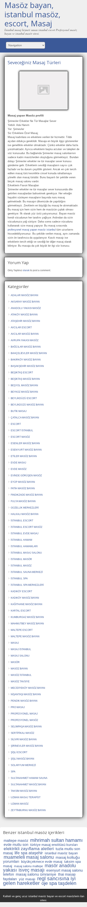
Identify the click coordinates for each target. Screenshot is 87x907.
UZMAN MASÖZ (20, 803)
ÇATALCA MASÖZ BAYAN (25, 417)
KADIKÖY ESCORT (21, 591)
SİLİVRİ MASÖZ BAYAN (24, 739)
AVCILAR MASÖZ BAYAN (25, 334)
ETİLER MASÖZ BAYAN (24, 456)
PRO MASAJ (18, 707)
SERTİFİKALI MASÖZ (22, 733)
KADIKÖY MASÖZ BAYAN (25, 597)
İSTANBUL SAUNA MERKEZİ (27, 572)
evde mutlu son (16, 845)
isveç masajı (32, 870)
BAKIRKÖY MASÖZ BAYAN (26, 359)
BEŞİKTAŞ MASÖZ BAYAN (25, 379)
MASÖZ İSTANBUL (21, 675)
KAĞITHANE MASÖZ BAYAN (26, 604)
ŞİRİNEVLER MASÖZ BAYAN (27, 745)
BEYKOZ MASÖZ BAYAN (24, 391)
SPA (13, 771)
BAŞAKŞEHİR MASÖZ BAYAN (27, 366)
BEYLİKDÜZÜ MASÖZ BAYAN (27, 404)
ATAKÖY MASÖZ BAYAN (24, 314)
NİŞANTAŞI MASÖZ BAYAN (26, 694)
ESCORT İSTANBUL (22, 430)
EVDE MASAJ (18, 462)
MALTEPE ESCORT (22, 630)
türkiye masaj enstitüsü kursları (54, 845)
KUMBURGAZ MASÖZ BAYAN (27, 617)
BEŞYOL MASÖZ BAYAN (24, 385)
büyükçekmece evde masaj (41, 862)
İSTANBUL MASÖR (21, 559)
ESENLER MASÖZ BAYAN (25, 443)
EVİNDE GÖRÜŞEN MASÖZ (26, 475)
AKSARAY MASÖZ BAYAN (25, 301)
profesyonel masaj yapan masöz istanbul (32, 229)
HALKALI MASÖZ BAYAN (24, 514)
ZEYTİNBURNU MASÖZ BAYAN (28, 810)
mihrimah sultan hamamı (56, 840)
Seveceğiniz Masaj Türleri (34, 62)
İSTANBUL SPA (19, 578)
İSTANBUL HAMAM (21, 539)
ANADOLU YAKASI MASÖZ (26, 308)
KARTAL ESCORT (21, 610)
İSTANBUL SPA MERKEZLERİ (27, 585)
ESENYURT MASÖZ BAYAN (26, 449)
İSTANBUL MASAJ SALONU (26, 552)
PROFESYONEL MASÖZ (24, 720)
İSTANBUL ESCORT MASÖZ (26, 527)
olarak (26, 270)
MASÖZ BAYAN (19, 668)
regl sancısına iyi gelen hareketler (39, 881)
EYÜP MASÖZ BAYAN (23, 482)
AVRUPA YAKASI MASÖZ (24, 340)
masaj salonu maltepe (28, 866)
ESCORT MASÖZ (20, 436)
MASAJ (15, 642)
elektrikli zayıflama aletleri (29, 848)
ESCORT (16, 424)
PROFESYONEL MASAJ (24, 713)
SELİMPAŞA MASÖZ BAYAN (26, 726)
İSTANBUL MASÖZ (21, 565)
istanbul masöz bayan (61, 853)
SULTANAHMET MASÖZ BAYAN (28, 784)
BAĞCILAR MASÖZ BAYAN (26, 346)
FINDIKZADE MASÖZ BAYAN (27, 494)
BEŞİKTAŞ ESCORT (22, 372)
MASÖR (15, 662)
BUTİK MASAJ (19, 411)
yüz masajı (27, 879)
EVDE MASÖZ (19, 469)
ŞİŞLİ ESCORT (19, 752)
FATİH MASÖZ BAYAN (23, 488)
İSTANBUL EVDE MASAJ (24, 533)
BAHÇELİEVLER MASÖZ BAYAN (29, 353)
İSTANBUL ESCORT (22, 520)
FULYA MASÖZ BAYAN (23, 501)
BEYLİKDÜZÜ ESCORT (24, 398)
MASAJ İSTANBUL (21, 649)
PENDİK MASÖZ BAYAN (24, 700)
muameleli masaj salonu (29, 857)
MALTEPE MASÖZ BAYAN (25, 636)
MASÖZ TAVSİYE (20, 681)
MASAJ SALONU (20, 655)
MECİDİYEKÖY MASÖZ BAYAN (28, 688)
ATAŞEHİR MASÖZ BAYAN (25, 321)
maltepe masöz (16, 841)
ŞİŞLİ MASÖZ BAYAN (22, 758)
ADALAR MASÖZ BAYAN (24, 295)
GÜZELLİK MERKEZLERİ (25, 507)
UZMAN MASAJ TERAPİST (25, 797)
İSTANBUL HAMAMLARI (24, 546)
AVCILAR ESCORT (21, 327)
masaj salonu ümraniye (36, 874)
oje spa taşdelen (58, 883)
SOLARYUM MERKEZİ (23, 765)
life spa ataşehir (29, 853)
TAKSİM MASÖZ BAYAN (24, 791)
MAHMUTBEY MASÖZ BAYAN (27, 623)
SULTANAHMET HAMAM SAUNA (29, 778)
